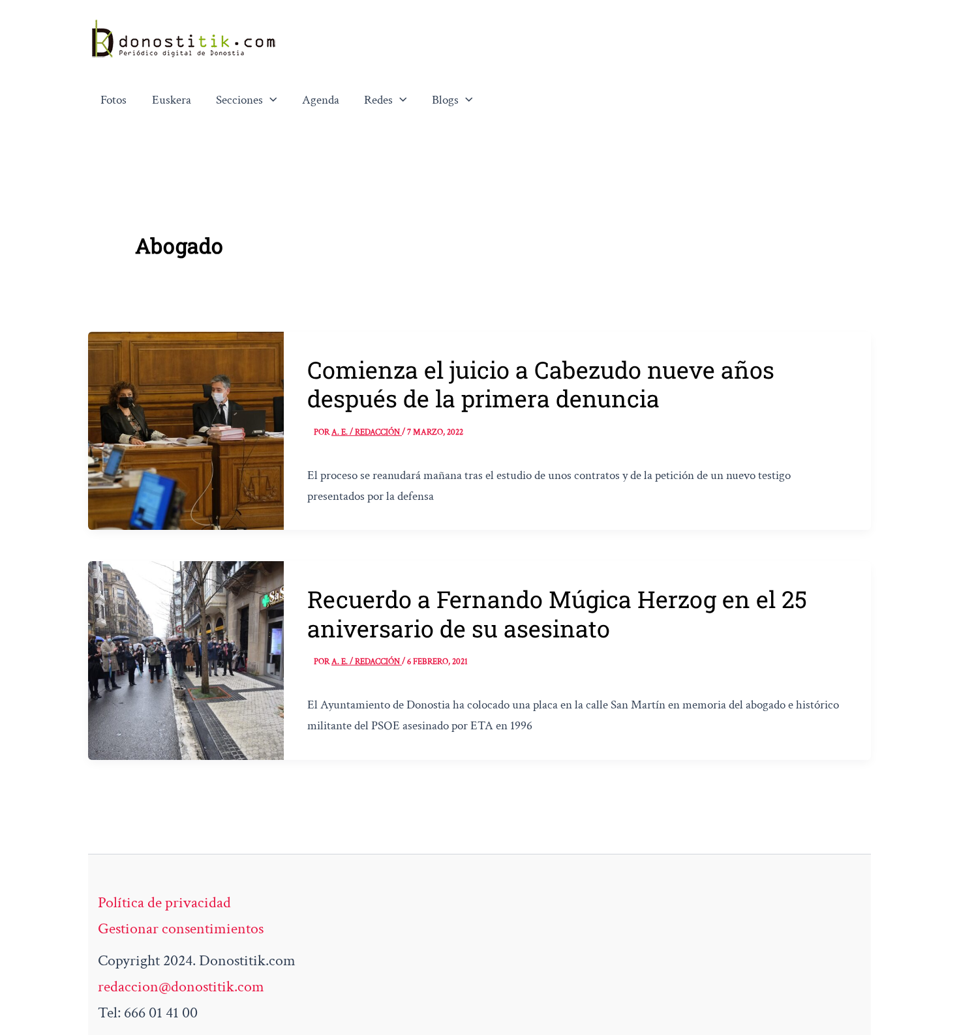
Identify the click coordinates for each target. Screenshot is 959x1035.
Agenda (320, 100)
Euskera (171, 100)
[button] (270, 100)
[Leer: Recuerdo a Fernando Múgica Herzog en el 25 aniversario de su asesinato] (186, 659)
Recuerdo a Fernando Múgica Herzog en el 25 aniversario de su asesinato (557, 613)
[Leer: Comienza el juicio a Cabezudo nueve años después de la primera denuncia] (186, 429)
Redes (378, 100)
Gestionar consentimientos (181, 928)
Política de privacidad (164, 902)
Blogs (445, 100)
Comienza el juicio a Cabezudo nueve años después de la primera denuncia (540, 384)
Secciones (239, 100)
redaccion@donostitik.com (181, 986)
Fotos (113, 100)
